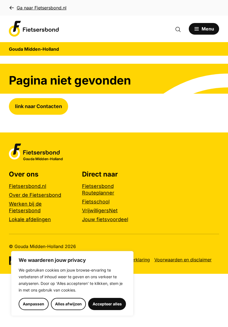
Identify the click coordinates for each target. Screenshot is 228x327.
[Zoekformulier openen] (181, 29)
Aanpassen (33, 304)
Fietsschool (96, 202)
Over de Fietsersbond (35, 195)
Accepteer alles (107, 304)
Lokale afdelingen (30, 219)
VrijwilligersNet (100, 210)
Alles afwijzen (68, 304)
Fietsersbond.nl (27, 186)
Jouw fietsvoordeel (105, 219)
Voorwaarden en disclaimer (183, 259)
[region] (72, 283)
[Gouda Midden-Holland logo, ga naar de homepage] (34, 29)
